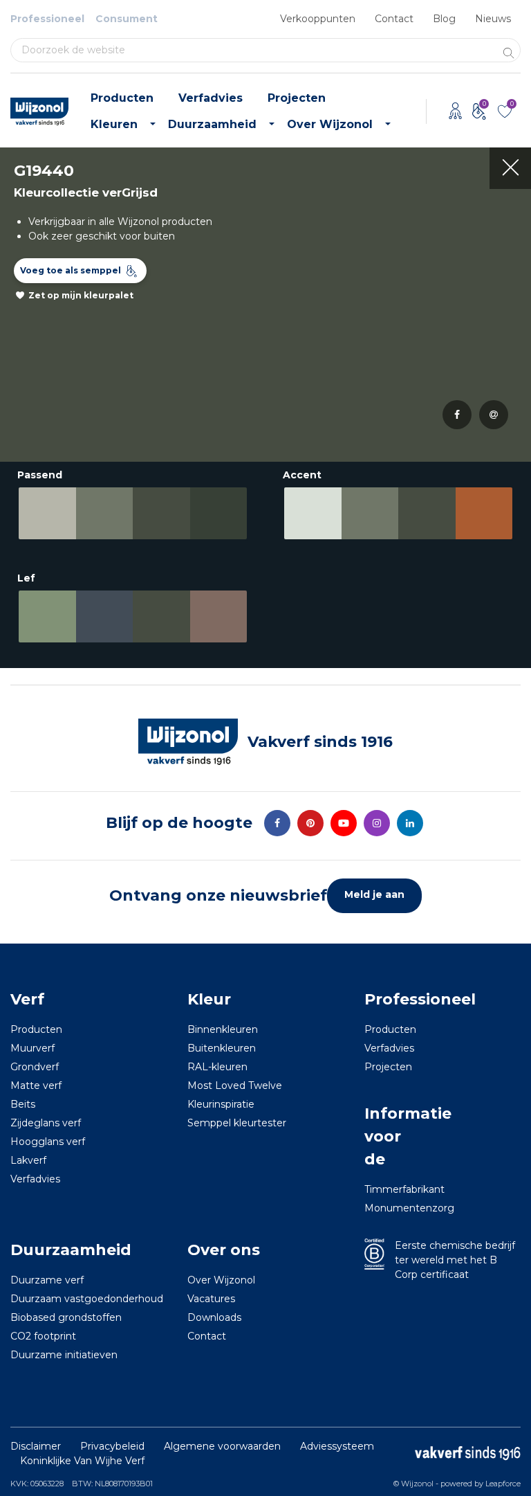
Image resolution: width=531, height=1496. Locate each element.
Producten (122, 98)
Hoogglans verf (47, 1141)
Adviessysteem (337, 1446)
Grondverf (34, 1067)
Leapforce (503, 1483)
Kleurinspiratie (220, 1104)
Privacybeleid (112, 1446)
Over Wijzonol (330, 124)
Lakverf (28, 1160)
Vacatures (211, 1298)
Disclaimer (35, 1446)
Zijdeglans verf (45, 1123)
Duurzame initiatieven (64, 1355)
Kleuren (114, 124)
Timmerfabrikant (383, 1189)
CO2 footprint (43, 1336)
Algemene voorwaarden (222, 1446)
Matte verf (36, 1085)
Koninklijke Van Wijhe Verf (82, 1460)
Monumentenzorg (383, 1208)
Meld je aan (374, 894)
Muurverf (32, 1048)
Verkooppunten (317, 18)
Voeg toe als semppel (70, 270)
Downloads (214, 1317)
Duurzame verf (47, 1280)
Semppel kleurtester (236, 1123)
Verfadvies (210, 98)
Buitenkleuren (221, 1048)
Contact (394, 18)
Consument (126, 18)
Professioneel (47, 18)
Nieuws (493, 18)
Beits (22, 1104)
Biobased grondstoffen (66, 1317)
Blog (444, 18)
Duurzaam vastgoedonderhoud (86, 1298)
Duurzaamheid (212, 124)
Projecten (297, 98)
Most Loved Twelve (234, 1085)
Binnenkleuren (222, 1029)
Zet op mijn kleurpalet (80, 295)
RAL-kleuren (217, 1067)
